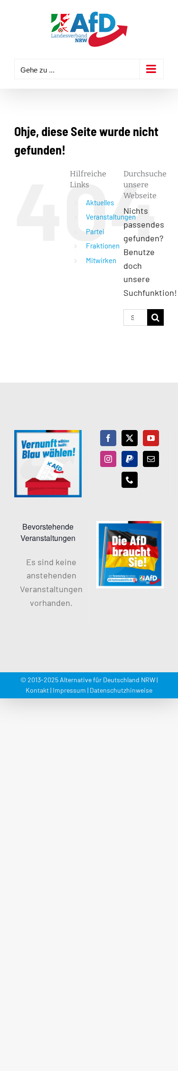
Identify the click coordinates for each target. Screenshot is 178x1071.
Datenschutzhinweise (121, 690)
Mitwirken (101, 260)
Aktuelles (100, 202)
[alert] (48, 582)
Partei (95, 231)
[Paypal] (130, 459)
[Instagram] (108, 459)
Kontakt (37, 690)
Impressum (69, 690)
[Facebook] (108, 438)
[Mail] (151, 459)
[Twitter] (130, 438)
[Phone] (130, 480)
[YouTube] (151, 438)
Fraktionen (103, 245)
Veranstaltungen (111, 216)
